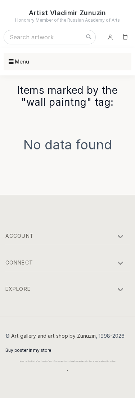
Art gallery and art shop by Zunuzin (53, 336)
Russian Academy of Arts (93, 20)
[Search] (88, 37)
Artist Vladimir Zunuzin (67, 13)
